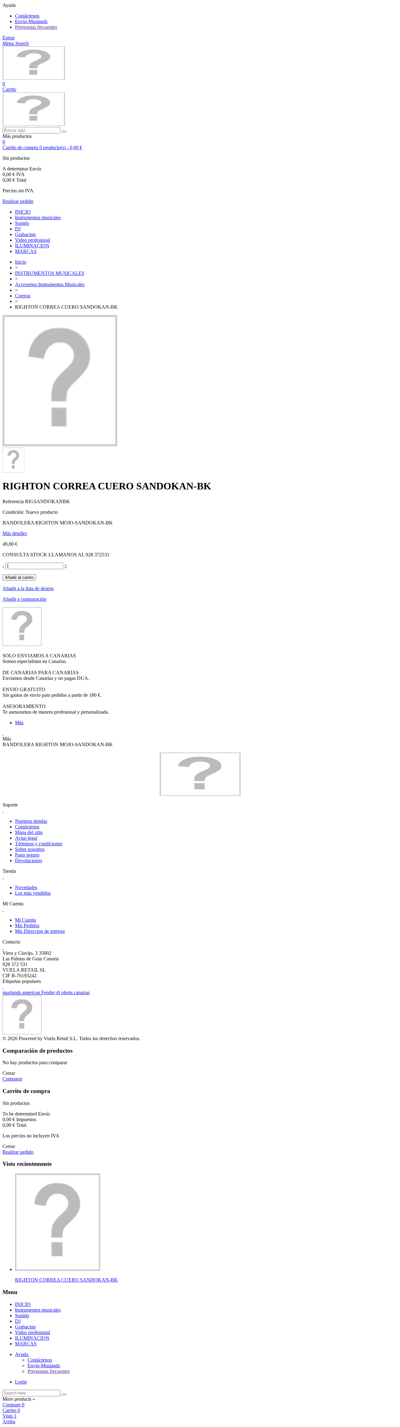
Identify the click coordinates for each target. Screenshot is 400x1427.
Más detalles (14, 533)
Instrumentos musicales (38, 217)
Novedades (26, 887)
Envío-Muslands (31, 21)
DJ (18, 228)
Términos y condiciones (38, 843)
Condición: (14, 512)
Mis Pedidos (27, 925)
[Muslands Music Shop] (33, 78)
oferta (67, 992)
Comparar (12, 1078)
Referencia (13, 501)
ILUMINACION (32, 245)
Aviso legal (26, 838)
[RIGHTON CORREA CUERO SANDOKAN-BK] (59, 444)
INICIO (23, 212)
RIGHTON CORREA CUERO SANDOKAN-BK (66, 1280)
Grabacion (25, 234)
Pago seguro (27, 855)
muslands (12, 992)
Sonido (22, 223)
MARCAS (26, 251)
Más (19, 722)
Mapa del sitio (29, 832)
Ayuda (22, 1354)
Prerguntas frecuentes (36, 27)
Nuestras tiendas (31, 821)
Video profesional (32, 240)
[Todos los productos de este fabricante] (22, 644)
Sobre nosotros (29, 849)
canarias (82, 992)
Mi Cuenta (25, 920)
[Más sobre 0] (57, 1269)
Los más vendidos (33, 893)
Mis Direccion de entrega (40, 931)
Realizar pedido (17, 201)
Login (21, 1381)
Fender (48, 992)
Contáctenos (27, 15)
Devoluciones (28, 860)
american (31, 992)
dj (58, 992)
